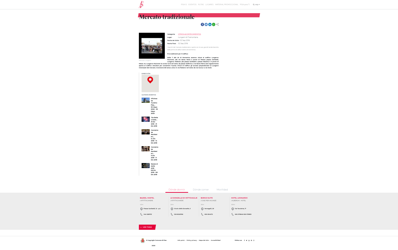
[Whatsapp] (213, 24)
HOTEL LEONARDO (239, 198)
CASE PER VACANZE (208, 200)
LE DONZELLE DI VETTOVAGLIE (183, 198)
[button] (217, 24)
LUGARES (209, 4)
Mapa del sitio (204, 240)
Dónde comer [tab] (201, 189)
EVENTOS (192, 4)
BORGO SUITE (207, 198)
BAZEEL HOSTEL (147, 198)
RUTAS (201, 4)
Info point (181, 240)
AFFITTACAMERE (147, 200)
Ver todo (147, 227)
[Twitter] (206, 24)
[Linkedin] (210, 24)
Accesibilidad (215, 240)
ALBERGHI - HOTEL (239, 200)
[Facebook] (202, 24)
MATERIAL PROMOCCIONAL (226, 4)
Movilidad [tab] (222, 189)
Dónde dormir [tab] (177, 189)
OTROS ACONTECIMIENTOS (189, 34)
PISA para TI (245, 4)
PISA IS (184, 4)
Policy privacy (192, 240)
